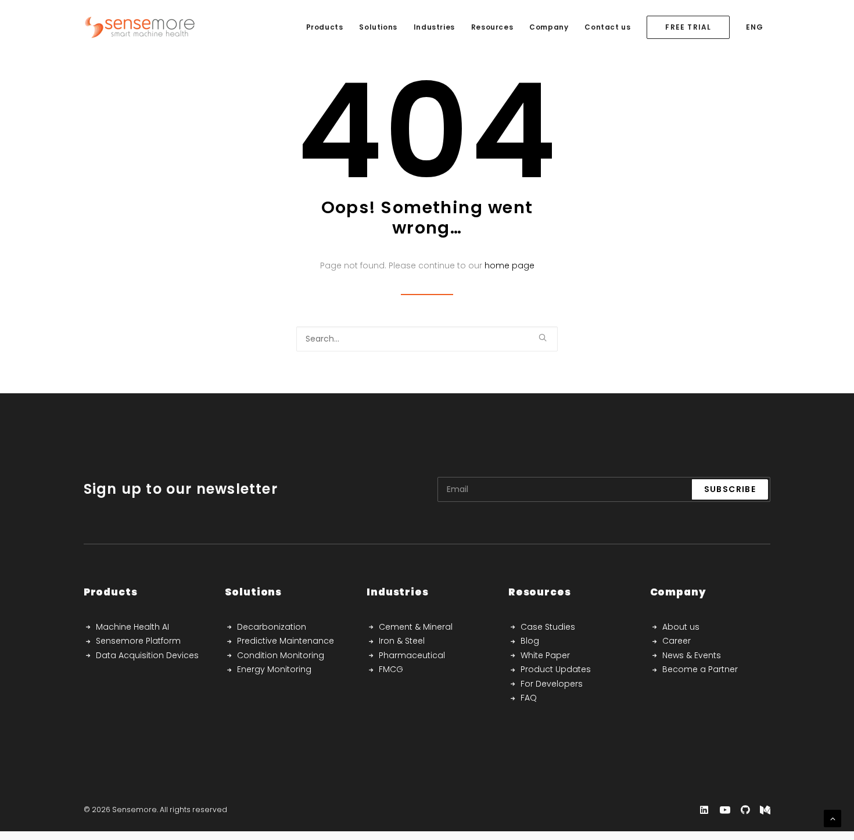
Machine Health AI (132, 627)
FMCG (391, 669)
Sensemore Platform (138, 641)
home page (509, 265)
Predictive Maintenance (285, 641)
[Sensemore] (140, 27)
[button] (542, 337)
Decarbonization (271, 627)
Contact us (607, 27)
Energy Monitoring (274, 669)
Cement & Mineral (416, 627)
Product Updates (556, 669)
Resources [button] (492, 27)
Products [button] (324, 27)
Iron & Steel (402, 641)
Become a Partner (700, 669)
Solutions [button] (378, 27)
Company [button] (548, 27)
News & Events (691, 655)
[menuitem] (324, 27)
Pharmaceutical (412, 655)
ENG (754, 27)
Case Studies (548, 627)
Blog (530, 641)
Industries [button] (434, 27)
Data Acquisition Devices (147, 655)
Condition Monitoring (280, 655)
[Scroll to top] (832, 818)
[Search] (427, 338)
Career (676, 641)
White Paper (545, 655)
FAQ (529, 697)
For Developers (552, 684)
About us (680, 627)
